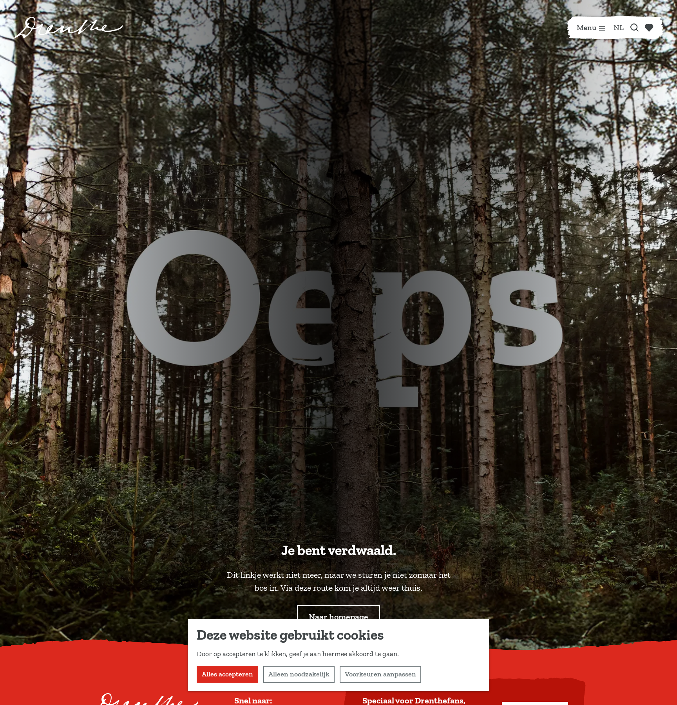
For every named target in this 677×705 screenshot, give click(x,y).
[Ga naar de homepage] (68, 27)
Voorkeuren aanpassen (380, 674)
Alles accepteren (227, 674)
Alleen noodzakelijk (298, 674)
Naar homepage (338, 616)
